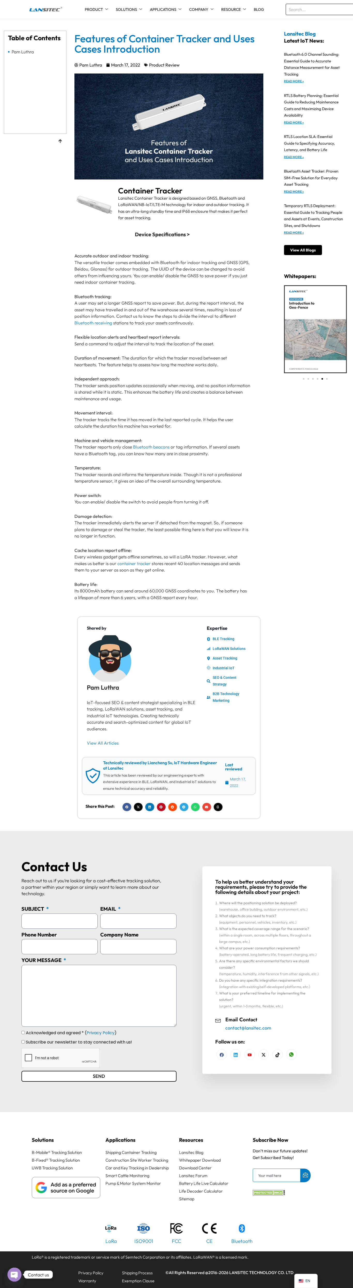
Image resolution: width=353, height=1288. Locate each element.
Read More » (294, 81)
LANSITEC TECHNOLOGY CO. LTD (261, 1272)
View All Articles (103, 743)
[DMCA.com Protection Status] (269, 1193)
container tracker (134, 563)
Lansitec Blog (300, 33)
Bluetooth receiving (93, 322)
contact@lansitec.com (248, 1028)
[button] (126, 807)
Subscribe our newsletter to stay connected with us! (79, 1042)
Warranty (87, 1280)
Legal (39, 1272)
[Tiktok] (277, 1054)
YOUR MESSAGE (42, 960)
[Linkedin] (236, 1054)
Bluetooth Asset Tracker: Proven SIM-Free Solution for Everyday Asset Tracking (311, 178)
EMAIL (108, 909)
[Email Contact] (218, 1020)
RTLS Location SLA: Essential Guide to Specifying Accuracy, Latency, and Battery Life (309, 143)
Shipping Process (137, 1272)
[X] (263, 1054)
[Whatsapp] (291, 1054)
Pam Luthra (23, 51)
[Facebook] (222, 1054)
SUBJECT (33, 909)
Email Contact (241, 1019)
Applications (120, 1140)
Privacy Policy (100, 1033)
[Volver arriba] (60, 141)
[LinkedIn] (249, 1054)
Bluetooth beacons (151, 447)
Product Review (164, 65)
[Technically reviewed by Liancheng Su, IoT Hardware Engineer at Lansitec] (93, 776)
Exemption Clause (138, 1280)
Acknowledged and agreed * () (71, 1033)
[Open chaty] (14, 1275)
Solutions (43, 1140)
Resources (191, 1140)
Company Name (119, 934)
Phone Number (39, 934)
